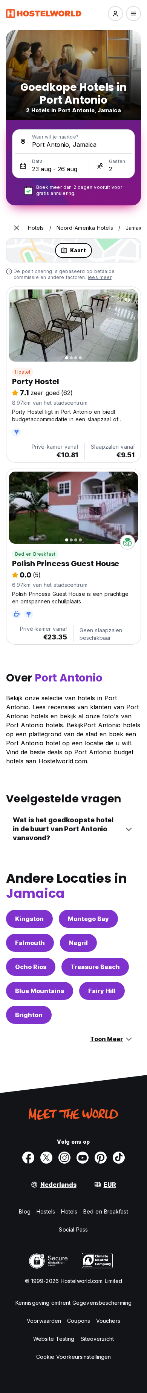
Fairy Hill (102, 991)
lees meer (100, 277)
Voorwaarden (44, 1321)
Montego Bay (88, 919)
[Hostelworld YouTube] (83, 1158)
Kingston (29, 919)
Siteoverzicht (97, 1339)
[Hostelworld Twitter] (46, 1158)
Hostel (22, 372)
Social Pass (73, 1229)
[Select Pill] (115, 13)
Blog (24, 1211)
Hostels (46, 1211)
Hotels (69, 1211)
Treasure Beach (95, 967)
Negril (78, 943)
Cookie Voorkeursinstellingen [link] (73, 1357)
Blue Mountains (39, 991)
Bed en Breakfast (35, 554)
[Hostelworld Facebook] (28, 1158)
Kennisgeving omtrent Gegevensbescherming (73, 1303)
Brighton (29, 1015)
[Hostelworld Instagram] (64, 1158)
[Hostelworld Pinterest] (101, 1158)
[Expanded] (17, 228)
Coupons (78, 1321)
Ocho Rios (30, 967)
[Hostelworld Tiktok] (119, 1158)
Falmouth (30, 943)
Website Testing (54, 1339)
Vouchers (108, 1321)
